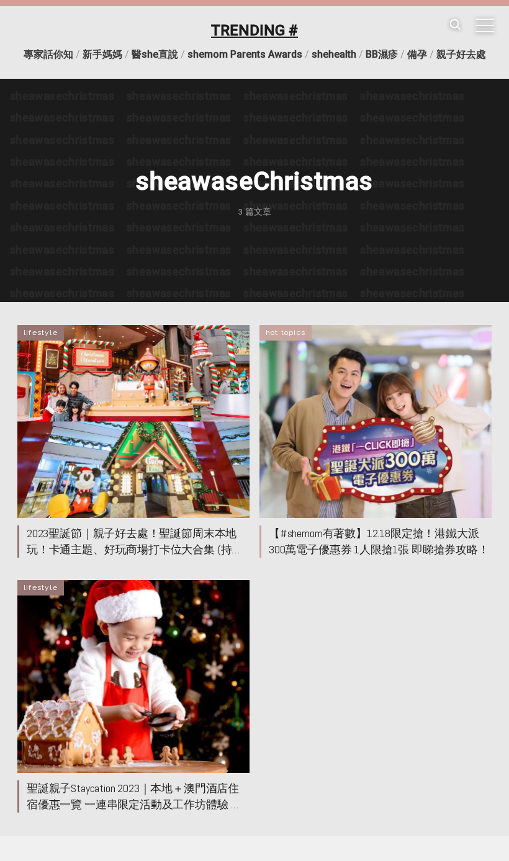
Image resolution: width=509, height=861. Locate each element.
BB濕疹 (382, 54)
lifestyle (41, 332)
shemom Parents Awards (244, 54)
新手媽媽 (102, 54)
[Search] (455, 25)
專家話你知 (48, 54)
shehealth (334, 54)
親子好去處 (461, 54)
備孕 (417, 54)
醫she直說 (155, 54)
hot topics (285, 332)
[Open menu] (484, 25)
